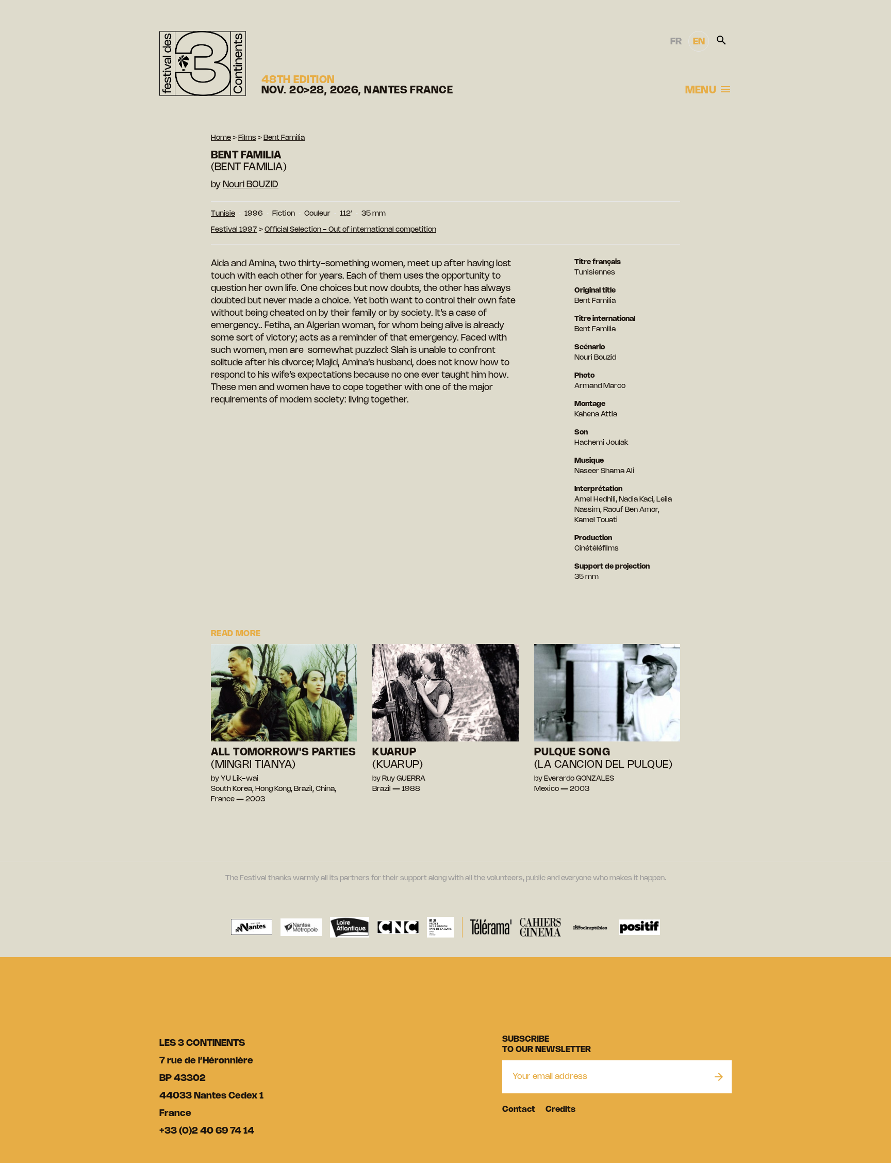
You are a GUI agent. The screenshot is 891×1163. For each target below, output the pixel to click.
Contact (518, 1109)
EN (699, 42)
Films (247, 138)
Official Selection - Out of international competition (350, 230)
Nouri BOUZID (250, 185)
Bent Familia (284, 138)
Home (221, 138)
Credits (560, 1109)
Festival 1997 (234, 230)
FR (676, 42)
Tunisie (223, 214)
